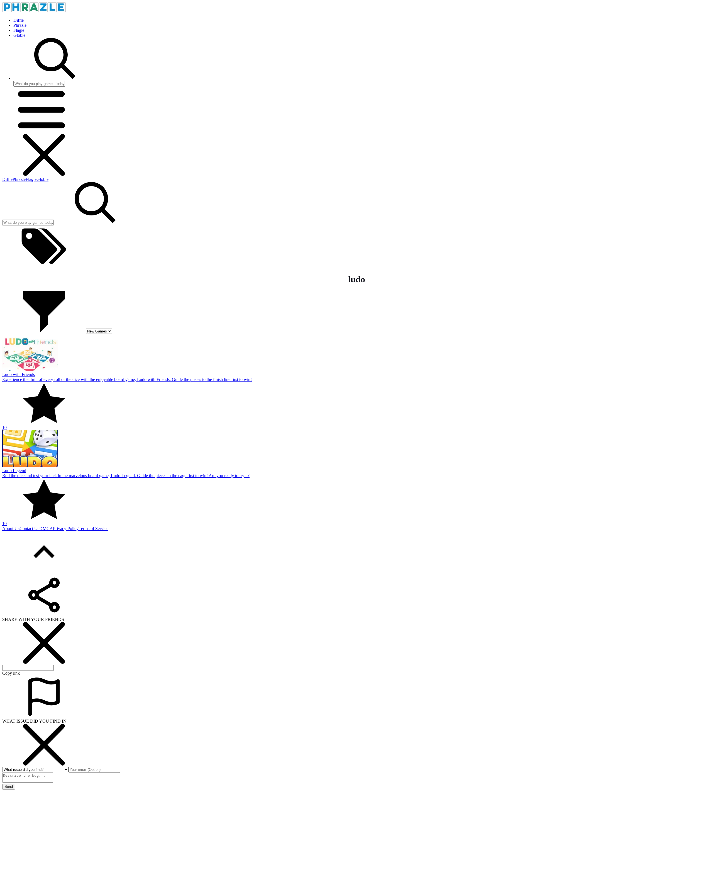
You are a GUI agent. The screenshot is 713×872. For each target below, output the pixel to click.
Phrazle (19, 25)
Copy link (11, 673)
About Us (10, 528)
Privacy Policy (66, 528)
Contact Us (29, 528)
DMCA (46, 528)
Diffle (18, 20)
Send (8, 786)
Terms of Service (93, 528)
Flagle (18, 30)
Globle (19, 35)
